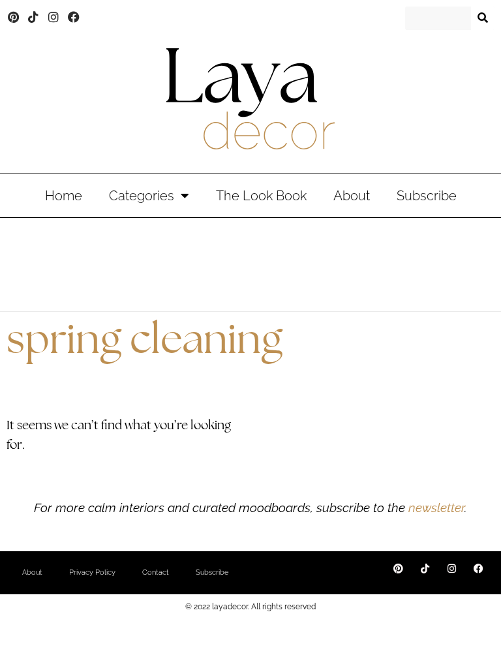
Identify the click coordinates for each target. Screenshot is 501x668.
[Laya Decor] (250, 98)
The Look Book (261, 196)
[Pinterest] (14, 17)
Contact (155, 572)
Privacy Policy (92, 572)
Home (63, 196)
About (351, 196)
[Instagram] (53, 17)
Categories (141, 196)
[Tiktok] (34, 17)
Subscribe (427, 196)
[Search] (482, 18)
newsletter (434, 507)
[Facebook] (74, 17)
